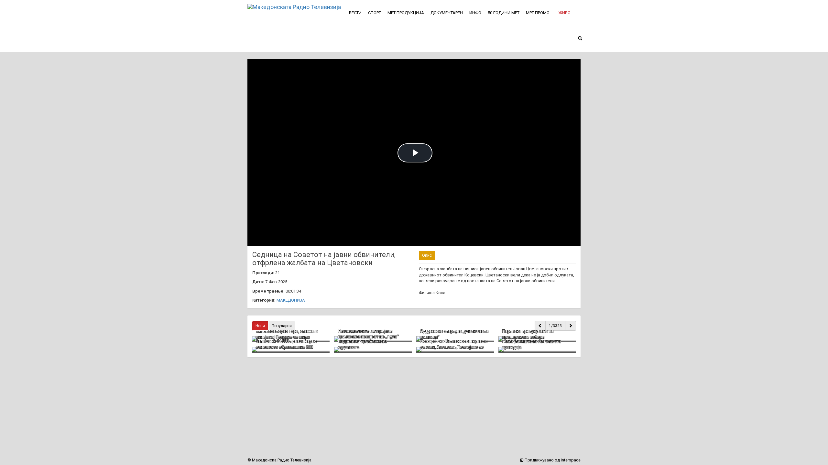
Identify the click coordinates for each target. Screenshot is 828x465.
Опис (427, 255)
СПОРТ (374, 12)
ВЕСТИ (355, 12)
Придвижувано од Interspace (552, 460)
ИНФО (475, 12)
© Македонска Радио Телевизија (279, 460)
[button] (564, 13)
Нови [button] (260, 326)
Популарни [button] (282, 326)
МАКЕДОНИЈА (291, 300)
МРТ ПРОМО (538, 12)
